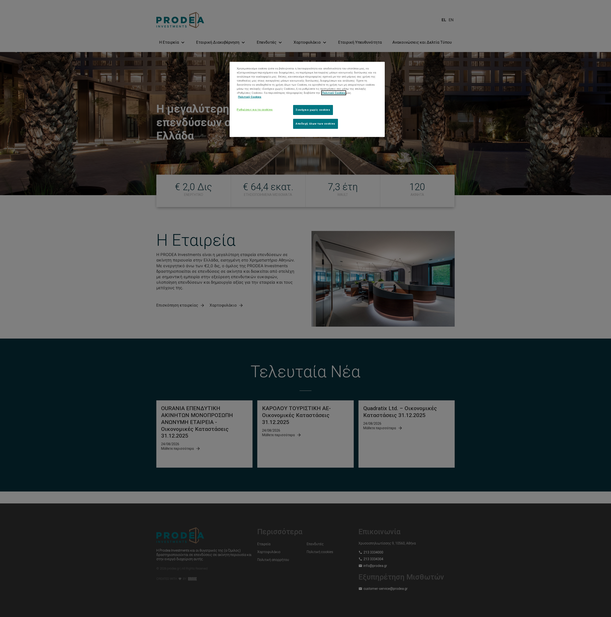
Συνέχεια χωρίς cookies (313, 109)
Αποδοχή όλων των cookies (315, 123)
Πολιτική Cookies (333, 92)
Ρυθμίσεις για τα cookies (255, 109)
